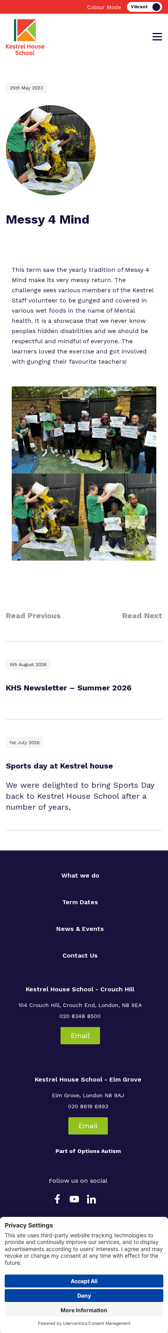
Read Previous (33, 615)
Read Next (142, 615)
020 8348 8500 (80, 1016)
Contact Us (80, 955)
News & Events (80, 928)
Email (80, 1035)
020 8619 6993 (88, 1106)
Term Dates (80, 902)
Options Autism (99, 1151)
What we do (80, 875)
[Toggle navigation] (157, 37)
